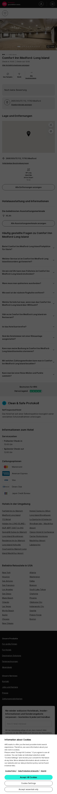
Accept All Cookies (28, 777)
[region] (28, 764)
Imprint (43, 771)
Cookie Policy (10, 771)
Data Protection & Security (28, 771)
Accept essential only (28, 789)
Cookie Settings (28, 783)
